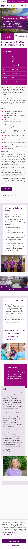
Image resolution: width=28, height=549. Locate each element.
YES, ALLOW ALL (14, 541)
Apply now (6, 189)
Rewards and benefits (11, 330)
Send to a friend (8, 195)
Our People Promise (10, 340)
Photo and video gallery (7, 36)
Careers (3, 1)
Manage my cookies (14, 545)
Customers (21, 1)
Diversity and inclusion (11, 336)
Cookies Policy (11, 532)
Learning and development (12, 333)
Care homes (11, 1)
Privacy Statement (6, 534)
